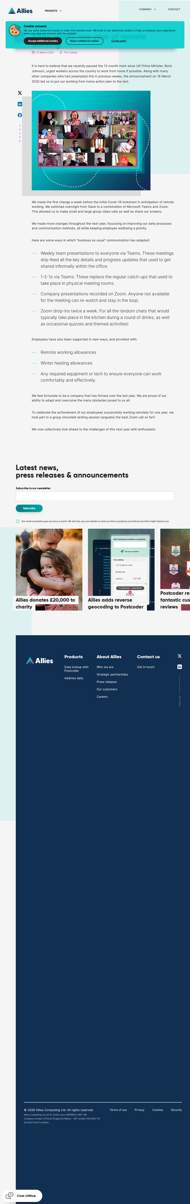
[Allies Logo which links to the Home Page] (40, 661)
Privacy (139, 1110)
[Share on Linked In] (20, 104)
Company (145, 9)
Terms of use (118, 1110)
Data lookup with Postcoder (76, 668)
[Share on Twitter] (20, 93)
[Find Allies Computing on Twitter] (179, 656)
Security (176, 1110)
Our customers (107, 689)
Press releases (107, 682)
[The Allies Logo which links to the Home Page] (21, 11)
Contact (174, 9)
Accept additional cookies (43, 40)
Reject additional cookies (84, 40)
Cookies (157, 1110)
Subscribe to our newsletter (33, 488)
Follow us (179, 701)
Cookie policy (119, 40)
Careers (102, 696)
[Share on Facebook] (20, 115)
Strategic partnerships (112, 674)
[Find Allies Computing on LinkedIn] (179, 667)
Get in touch (145, 667)
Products (51, 10)
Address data (73, 678)
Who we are (105, 667)
